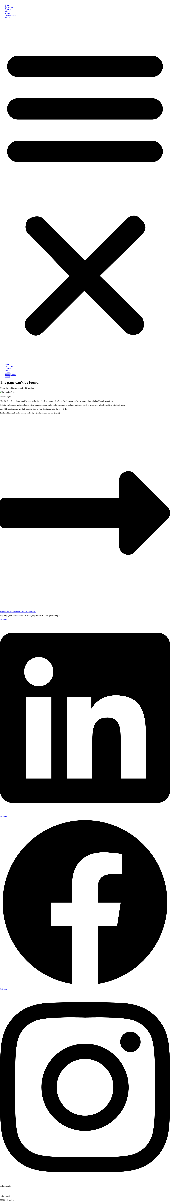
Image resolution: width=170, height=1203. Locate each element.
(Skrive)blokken (10, 15)
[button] (85, 190)
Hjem (7, 5)
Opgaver (8, 9)
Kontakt (8, 13)
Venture (7, 17)
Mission (7, 11)
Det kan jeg (9, 7)
